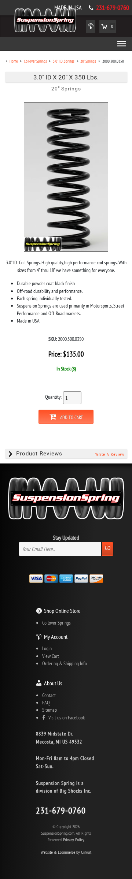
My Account (55, 636)
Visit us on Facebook (65, 717)
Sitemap (49, 710)
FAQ (46, 702)
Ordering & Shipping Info (64, 663)
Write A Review (109, 454)
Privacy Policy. (74, 839)
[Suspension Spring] (45, 21)
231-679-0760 (112, 8)
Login (47, 648)
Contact (49, 695)
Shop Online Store (62, 610)
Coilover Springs (56, 622)
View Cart (50, 656)
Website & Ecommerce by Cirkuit (66, 852)
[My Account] (90, 26)
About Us (53, 683)
